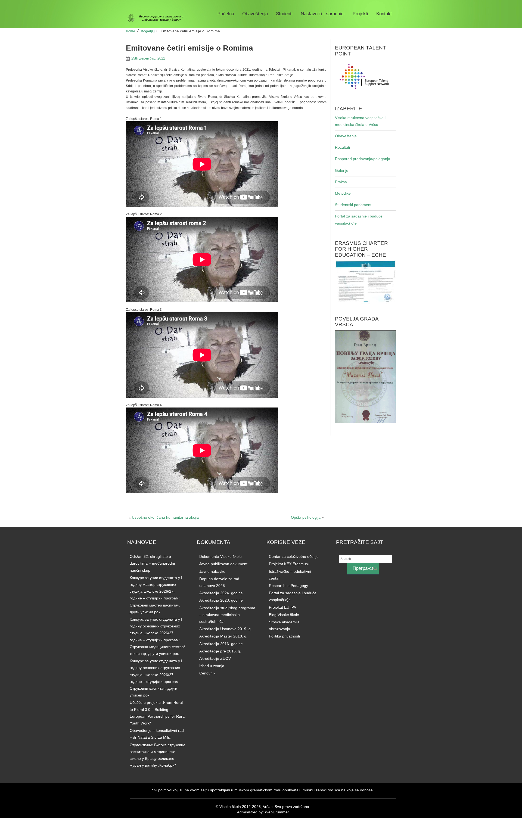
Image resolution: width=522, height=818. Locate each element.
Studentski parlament (353, 205)
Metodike (343, 193)
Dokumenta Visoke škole (220, 556)
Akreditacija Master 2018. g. (223, 636)
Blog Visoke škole (284, 614)
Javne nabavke (212, 571)
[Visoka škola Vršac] (157, 18)
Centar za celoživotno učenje (294, 556)
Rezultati (342, 147)
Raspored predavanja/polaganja (362, 159)
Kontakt (384, 13)
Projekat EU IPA (282, 607)
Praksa (341, 182)
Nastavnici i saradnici (322, 13)
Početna (225, 13)
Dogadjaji (148, 31)
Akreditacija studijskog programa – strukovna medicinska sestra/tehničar (227, 615)
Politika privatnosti (284, 636)
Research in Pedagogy (288, 585)
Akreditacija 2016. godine (221, 644)
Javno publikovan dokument (223, 564)
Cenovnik (207, 673)
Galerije (341, 170)
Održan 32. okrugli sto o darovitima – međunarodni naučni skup (152, 563)
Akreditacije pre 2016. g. (220, 651)
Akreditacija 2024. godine (221, 593)
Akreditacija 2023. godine (221, 600)
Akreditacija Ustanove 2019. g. (225, 629)
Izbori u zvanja (211, 666)
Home (130, 31)
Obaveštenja (255, 13)
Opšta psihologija (306, 517)
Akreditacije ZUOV (215, 658)
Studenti (284, 13)
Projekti (360, 13)
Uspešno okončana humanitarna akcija (165, 517)
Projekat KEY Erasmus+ (289, 564)
